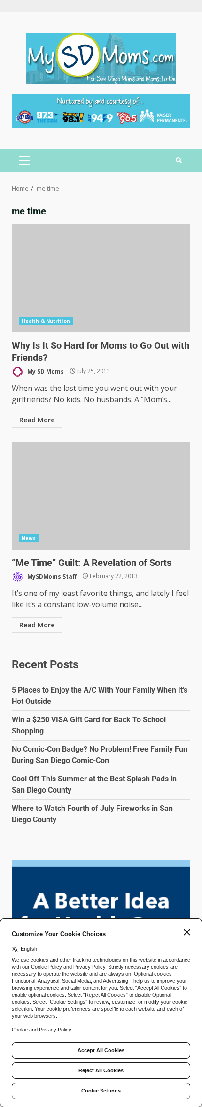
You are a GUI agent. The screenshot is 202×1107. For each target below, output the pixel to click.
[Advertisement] (101, 110)
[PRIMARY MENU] (24, 160)
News (29, 538)
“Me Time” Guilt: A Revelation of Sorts (101, 496)
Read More (36, 419)
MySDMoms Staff (51, 576)
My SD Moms (45, 371)
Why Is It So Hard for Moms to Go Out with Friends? (101, 278)
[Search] (179, 160)
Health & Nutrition (46, 321)
